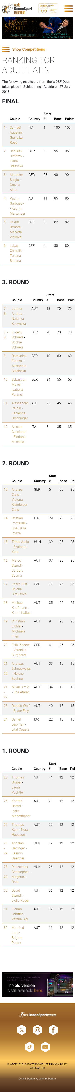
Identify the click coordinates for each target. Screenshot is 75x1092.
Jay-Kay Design (47, 1078)
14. (6, 518)
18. (6, 602)
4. (5, 198)
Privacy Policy (58, 1064)
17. (6, 584)
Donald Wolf (21, 705)
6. (5, 245)
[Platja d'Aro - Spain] (37, 28)
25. (6, 777)
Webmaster (37, 1068)
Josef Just (19, 584)
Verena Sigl (20, 919)
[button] (37, 49)
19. (6, 621)
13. (6, 489)
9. (5, 355)
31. (6, 909)
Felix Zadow (21, 645)
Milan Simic (20, 687)
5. (5, 222)
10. (6, 379)
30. (6, 890)
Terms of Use (40, 1064)
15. (6, 541)
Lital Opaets (20, 729)
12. (6, 426)
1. (5, 127)
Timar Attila (20, 541)
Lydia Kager (20, 900)
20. (6, 645)
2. (5, 151)
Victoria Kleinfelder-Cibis (20, 504)
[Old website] (37, 984)
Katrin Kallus (21, 612)
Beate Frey (21, 710)
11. (6, 403)
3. (5, 174)
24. (6, 719)
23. (6, 705)
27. (6, 824)
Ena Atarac (22, 692)
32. (6, 927)
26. (6, 801)
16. (6, 560)
